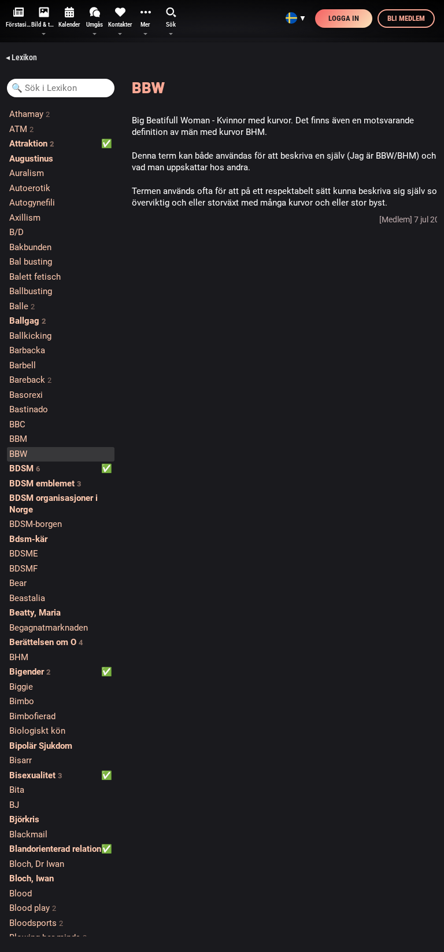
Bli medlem (406, 18)
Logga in (343, 18)
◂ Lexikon (21, 57)
